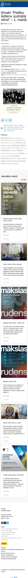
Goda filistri (19, 140)
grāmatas (24, 140)
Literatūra (8, 145)
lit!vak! (16, 125)
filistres (11, 125)
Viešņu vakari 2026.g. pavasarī (12, 264)
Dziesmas (18, 138)
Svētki (11, 158)
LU (1, 148)
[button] (2, 120)
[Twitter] (7, 523)
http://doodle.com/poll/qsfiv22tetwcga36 (15, 74)
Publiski (16, 127)
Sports (5, 156)
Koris (14, 142)
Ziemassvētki (10, 163)
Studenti (9, 156)
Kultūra (18, 143)
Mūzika (17, 148)
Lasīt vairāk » (6, 235)
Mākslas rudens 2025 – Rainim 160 (13, 323)
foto (15, 140)
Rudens (8, 153)
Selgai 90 (25, 153)
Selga (5, 129)
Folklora (12, 140)
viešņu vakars (6, 161)
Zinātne (15, 163)
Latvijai (24, 142)
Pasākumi (10, 127)
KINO (6, 142)
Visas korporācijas (19, 161)
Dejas (14, 138)
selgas (2, 156)
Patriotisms (13, 150)
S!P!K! (17, 153)
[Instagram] (5, 523)
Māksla (4, 148)
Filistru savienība (5, 140)
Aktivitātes (6, 125)
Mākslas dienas (11, 148)
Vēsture (3, 163)
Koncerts (10, 142)
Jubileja (3, 142)
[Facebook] (2, 523)
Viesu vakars (11, 131)
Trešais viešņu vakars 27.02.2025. (13, 475)
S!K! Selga (21, 127)
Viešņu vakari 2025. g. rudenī (12, 423)
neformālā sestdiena (23, 148)
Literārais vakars (18, 145)
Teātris (15, 158)
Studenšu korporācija (13, 129)
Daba (10, 138)
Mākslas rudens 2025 (9, 381)
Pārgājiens (3, 153)
